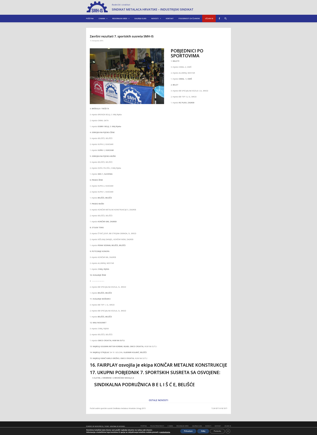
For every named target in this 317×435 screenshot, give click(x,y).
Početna (90, 18)
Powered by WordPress (94, 426)
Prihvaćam (188, 431)
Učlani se (209, 18)
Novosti (155, 18)
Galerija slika (140, 18)
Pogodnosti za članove (189, 18)
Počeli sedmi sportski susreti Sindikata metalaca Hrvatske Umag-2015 (118, 408)
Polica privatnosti (157, 426)
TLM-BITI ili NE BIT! (219, 408)
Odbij (203, 431)
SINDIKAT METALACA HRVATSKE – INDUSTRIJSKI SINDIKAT (152, 9)
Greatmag (113, 426)
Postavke (217, 431)
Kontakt (170, 18)
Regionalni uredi (119, 18)
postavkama (165, 432)
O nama (102, 18)
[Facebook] (219, 18)
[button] (225, 17)
